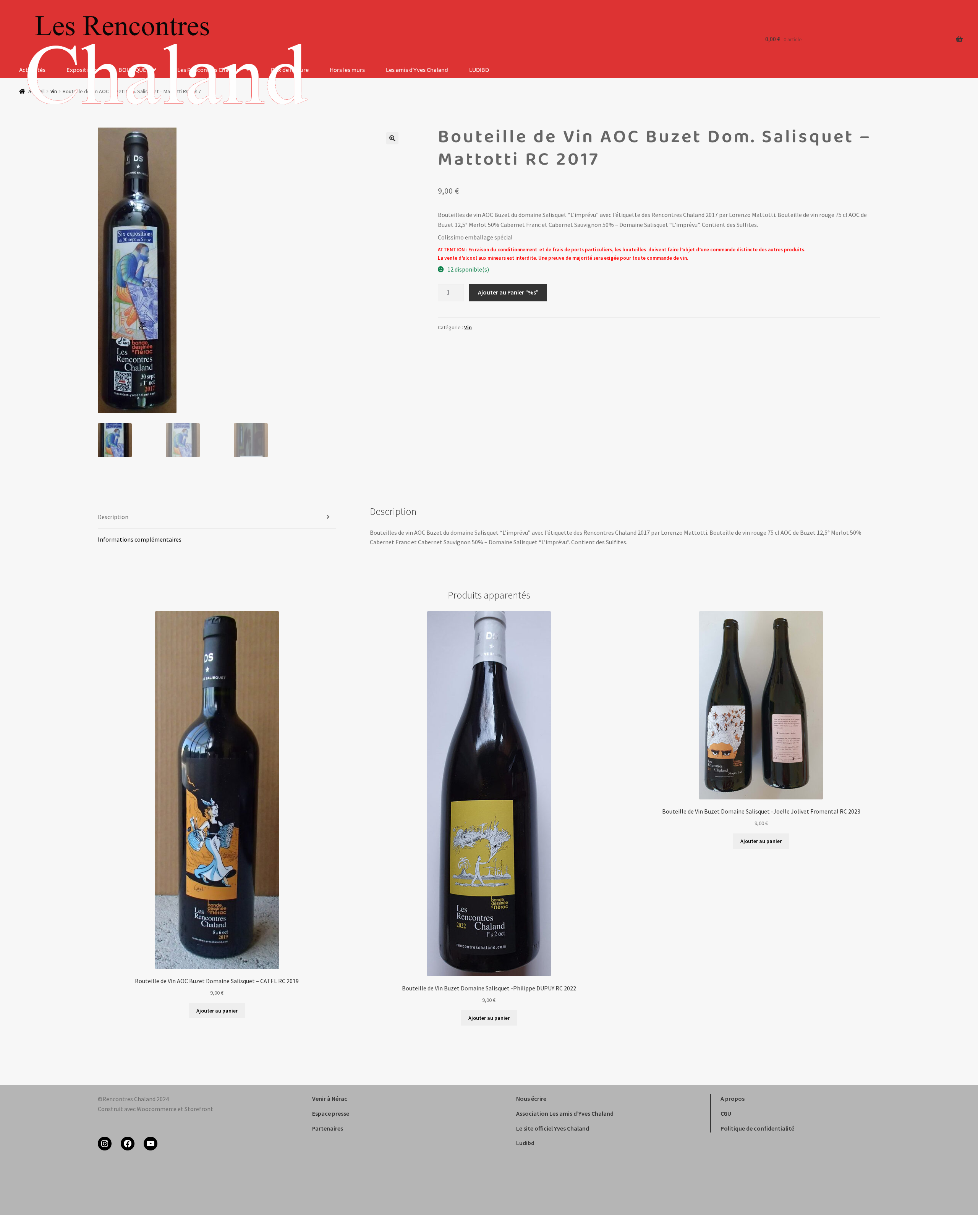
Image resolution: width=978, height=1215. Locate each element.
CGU (726, 1113)
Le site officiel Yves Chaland (552, 1128)
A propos (733, 1098)
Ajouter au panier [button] (217, 1010)
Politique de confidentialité (757, 1128)
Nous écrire (531, 1098)
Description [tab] (113, 517)
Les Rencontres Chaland (208, 70)
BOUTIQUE (132, 70)
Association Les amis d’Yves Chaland (565, 1113)
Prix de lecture (290, 70)
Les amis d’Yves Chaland (417, 70)
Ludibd (525, 1143)
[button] (392, 138)
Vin (468, 327)
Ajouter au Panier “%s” (508, 292)
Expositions (81, 70)
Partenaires (327, 1128)
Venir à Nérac (329, 1098)
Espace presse (330, 1113)
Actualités (32, 70)
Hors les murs (347, 70)
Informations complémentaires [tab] (139, 539)
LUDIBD (479, 70)
